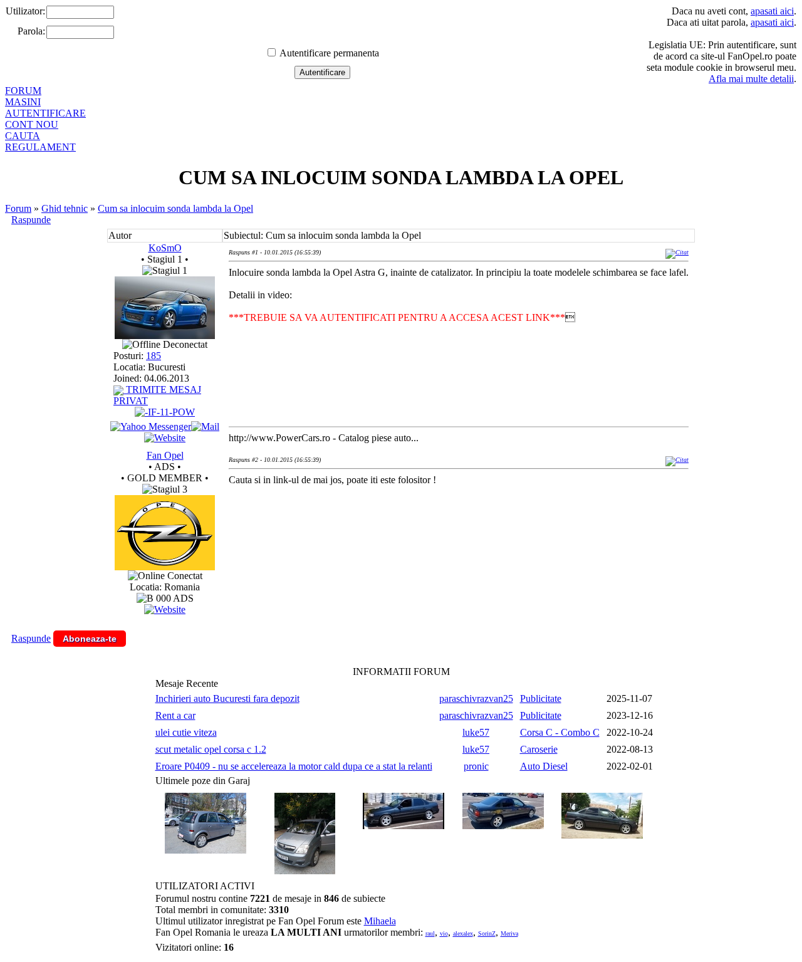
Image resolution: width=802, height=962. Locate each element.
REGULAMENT (40, 147)
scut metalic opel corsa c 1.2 (210, 749)
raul (430, 933)
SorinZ (487, 933)
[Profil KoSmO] (165, 335)
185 (153, 355)
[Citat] (677, 252)
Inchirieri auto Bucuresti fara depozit (227, 698)
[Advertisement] (457, 536)
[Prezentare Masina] (165, 412)
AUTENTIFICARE (45, 113)
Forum (18, 208)
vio (444, 933)
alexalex (463, 933)
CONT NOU (31, 124)
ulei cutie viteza (186, 732)
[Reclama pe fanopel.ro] (165, 567)
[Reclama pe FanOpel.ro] (164, 609)
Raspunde (31, 219)
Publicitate (540, 698)
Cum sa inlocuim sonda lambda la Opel (175, 208)
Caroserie (539, 749)
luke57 (475, 732)
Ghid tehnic (64, 208)
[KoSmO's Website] (164, 437)
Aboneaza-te (90, 639)
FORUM (23, 90)
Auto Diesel (544, 766)
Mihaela (380, 921)
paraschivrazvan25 (476, 698)
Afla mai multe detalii (751, 78)
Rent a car (175, 715)
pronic (476, 766)
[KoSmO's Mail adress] (205, 426)
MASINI (23, 102)
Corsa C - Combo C (560, 732)
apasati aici (772, 11)
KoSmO (165, 248)
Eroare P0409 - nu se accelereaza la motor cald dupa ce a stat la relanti (293, 766)
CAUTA (22, 135)
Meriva (509, 933)
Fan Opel (165, 455)
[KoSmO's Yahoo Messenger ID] (150, 426)
